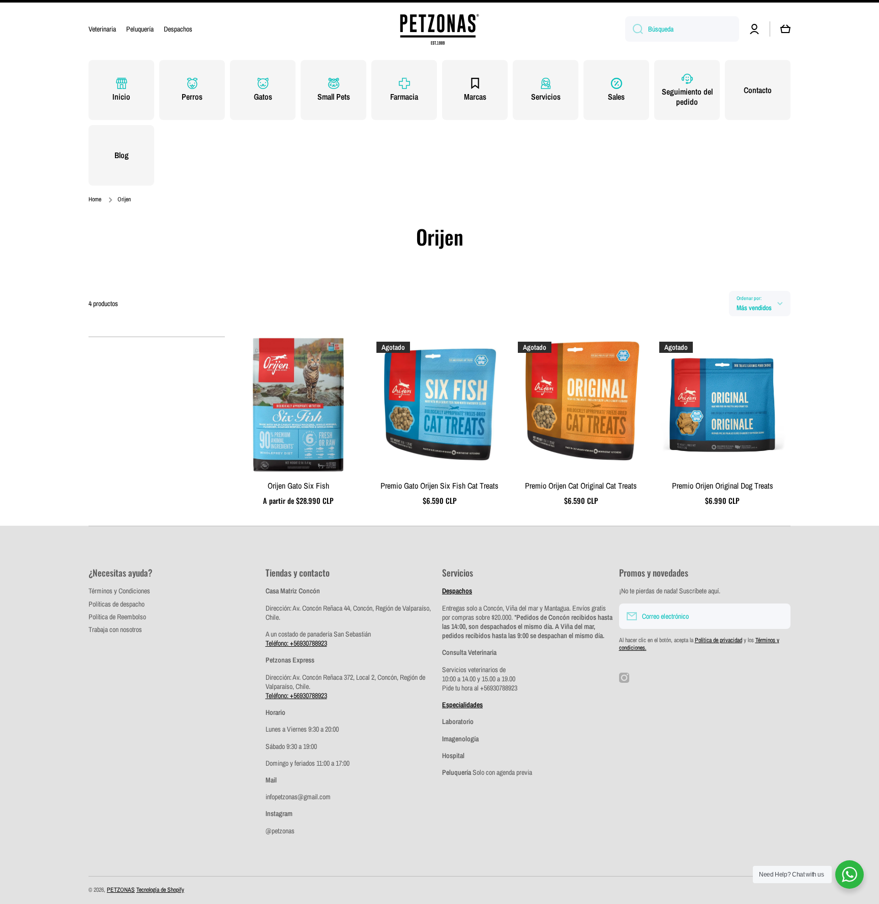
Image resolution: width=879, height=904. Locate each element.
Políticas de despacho (116, 604)
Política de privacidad (718, 640)
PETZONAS (121, 890)
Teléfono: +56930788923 (296, 643)
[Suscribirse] (777, 616)
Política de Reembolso (117, 616)
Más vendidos (754, 307)
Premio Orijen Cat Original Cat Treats (581, 485)
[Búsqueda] (634, 29)
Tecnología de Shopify (160, 890)
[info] (298, 420)
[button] (785, 29)
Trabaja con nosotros (115, 629)
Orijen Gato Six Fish (298, 485)
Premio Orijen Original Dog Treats (722, 485)
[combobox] (682, 29)
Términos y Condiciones (119, 590)
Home (95, 199)
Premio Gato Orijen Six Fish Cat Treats (439, 485)
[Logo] (439, 29)
